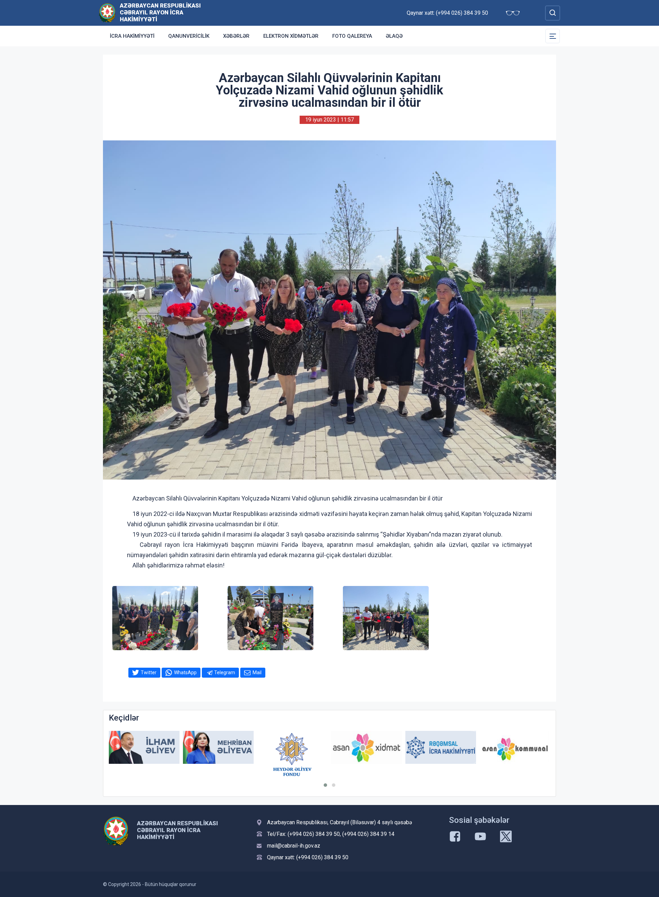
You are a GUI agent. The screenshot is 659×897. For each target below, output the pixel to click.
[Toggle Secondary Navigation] (552, 36)
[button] (325, 785)
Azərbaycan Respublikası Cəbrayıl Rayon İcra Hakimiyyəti (160, 12)
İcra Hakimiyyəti (132, 36)
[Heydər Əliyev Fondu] (292, 754)
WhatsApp (185, 672)
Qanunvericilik (188, 36)
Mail (257, 672)
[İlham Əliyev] (144, 747)
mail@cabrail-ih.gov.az (293, 845)
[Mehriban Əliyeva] (218, 747)
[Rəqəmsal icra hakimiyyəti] (440, 747)
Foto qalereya (352, 36)
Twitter (149, 672)
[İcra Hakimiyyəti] (107, 12)
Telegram (224, 672)
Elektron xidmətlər (291, 36)
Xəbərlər (236, 36)
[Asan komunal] (514, 747)
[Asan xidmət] (366, 747)
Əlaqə (394, 36)
